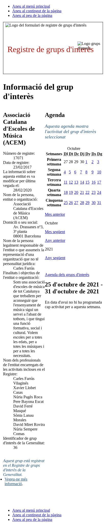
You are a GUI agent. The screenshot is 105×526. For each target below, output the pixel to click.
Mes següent (55, 232)
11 (66, 182)
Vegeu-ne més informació (16, 481)
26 (71, 202)
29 (87, 202)
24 (99, 192)
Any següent (55, 258)
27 (76, 202)
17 (99, 182)
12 (71, 182)
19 (71, 192)
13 (76, 182)
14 (82, 182)
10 (99, 172)
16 (93, 182)
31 (99, 202)
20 (76, 192)
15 (87, 182)
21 (82, 192)
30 (93, 202)
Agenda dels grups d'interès (67, 274)
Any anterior (55, 240)
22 (87, 192)
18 (66, 192)
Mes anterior (55, 214)
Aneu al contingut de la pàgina (36, 11)
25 (66, 202)
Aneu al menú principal (31, 6)
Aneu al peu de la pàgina (32, 15)
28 (82, 202)
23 (93, 192)
